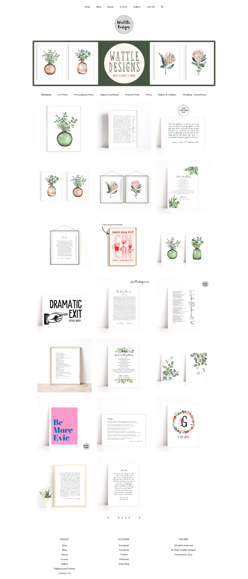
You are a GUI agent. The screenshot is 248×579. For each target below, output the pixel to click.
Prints (149, 94)
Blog (98, 6)
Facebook (124, 549)
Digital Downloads (109, 94)
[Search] (162, 7)
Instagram (124, 545)
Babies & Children (167, 94)
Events (123, 6)
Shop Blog (124, 563)
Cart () (151, 6)
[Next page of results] (140, 517)
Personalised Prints (84, 94)
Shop (87, 6)
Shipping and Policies (64, 568)
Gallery (137, 6)
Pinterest (124, 559)
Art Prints (63, 94)
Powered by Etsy (183, 554)
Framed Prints (132, 94)
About (110, 6)
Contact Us (64, 573)
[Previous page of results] (108, 517)
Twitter (124, 554)
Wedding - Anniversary (195, 94)
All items (46, 94)
